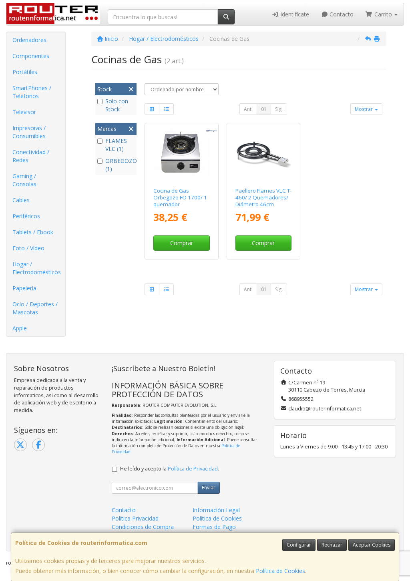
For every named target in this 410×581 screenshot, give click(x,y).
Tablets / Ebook (32, 232)
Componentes (30, 56)
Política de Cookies (280, 571)
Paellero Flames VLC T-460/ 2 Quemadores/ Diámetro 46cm (263, 197)
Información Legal (216, 510)
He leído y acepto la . (169, 468)
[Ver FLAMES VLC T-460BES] (263, 153)
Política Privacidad (135, 518)
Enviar (208, 487)
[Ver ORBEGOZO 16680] (181, 153)
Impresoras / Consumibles (29, 132)
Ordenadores (29, 40)
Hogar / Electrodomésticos (36, 268)
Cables (21, 200)
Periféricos (26, 216)
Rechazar (332, 544)
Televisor (24, 112)
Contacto (341, 14)
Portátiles (24, 72)
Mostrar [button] (364, 109)
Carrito (383, 14)
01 (264, 109)
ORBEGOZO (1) (120, 165)
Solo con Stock (116, 105)
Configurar (299, 544)
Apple (19, 328)
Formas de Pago (214, 527)
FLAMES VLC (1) (116, 145)
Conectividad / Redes (30, 156)
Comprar (181, 243)
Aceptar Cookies (371, 544)
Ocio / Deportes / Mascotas (35, 308)
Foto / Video (28, 248)
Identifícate (294, 14)
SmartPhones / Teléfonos (31, 92)
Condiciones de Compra (143, 527)
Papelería (24, 288)
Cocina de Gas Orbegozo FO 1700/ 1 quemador (180, 197)
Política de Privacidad (193, 468)
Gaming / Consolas (24, 180)
